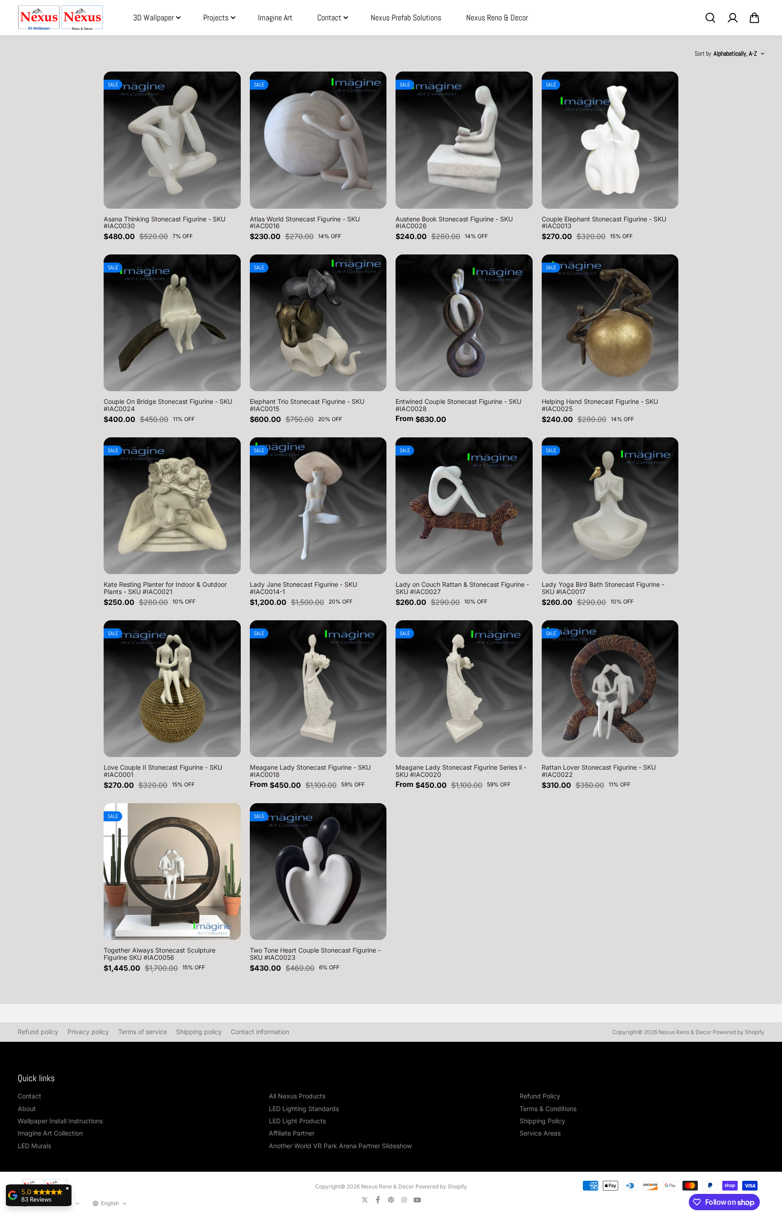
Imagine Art (275, 17)
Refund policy (38, 1031)
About (27, 1108)
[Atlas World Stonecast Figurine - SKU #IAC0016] (318, 140)
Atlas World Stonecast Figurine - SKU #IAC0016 (305, 222)
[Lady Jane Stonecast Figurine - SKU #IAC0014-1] (318, 506)
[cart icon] (754, 18)
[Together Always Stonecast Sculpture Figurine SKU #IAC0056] (172, 871)
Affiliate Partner (292, 1133)
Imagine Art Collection (50, 1133)
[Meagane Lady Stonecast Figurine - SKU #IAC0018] (318, 688)
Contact (329, 17)
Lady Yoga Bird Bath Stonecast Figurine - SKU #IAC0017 (603, 587)
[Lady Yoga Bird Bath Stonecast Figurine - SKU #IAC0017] (610, 506)
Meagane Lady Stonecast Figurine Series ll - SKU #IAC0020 (461, 770)
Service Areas (540, 1133)
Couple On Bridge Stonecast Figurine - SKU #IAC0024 (168, 405)
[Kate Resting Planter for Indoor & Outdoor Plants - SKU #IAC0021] (172, 506)
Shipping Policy (542, 1120)
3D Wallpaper (153, 17)
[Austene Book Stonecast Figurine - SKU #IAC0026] (464, 140)
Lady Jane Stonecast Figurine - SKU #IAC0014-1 (303, 587)
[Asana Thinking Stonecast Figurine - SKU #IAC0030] (172, 140)
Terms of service (142, 1031)
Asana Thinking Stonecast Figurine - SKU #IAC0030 (164, 222)
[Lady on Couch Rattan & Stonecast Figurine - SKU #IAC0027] (464, 506)
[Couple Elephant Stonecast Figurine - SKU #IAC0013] (610, 140)
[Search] (710, 18)
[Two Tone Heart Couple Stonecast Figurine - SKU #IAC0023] (318, 871)
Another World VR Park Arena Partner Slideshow (340, 1145)
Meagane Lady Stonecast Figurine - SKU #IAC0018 (310, 770)
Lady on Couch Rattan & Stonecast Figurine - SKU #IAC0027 (462, 587)
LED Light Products (297, 1120)
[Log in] (732, 18)
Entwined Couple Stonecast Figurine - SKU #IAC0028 (458, 405)
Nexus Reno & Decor (497, 17)
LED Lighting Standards (304, 1108)
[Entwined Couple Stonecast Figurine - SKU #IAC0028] (464, 323)
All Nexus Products (297, 1095)
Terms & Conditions (548, 1108)
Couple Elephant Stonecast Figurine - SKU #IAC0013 (604, 222)
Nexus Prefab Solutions (406, 17)
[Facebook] (377, 1199)
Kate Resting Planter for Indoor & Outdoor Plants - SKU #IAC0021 (165, 587)
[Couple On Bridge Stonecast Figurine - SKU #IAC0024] (172, 323)
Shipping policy (199, 1031)
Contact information (260, 1031)
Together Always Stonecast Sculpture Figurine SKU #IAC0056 (159, 953)
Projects (216, 17)
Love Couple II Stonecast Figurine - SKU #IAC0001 (163, 770)
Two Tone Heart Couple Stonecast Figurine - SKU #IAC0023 (315, 953)
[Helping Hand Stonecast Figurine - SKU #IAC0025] (610, 323)
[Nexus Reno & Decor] (61, 18)
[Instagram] (404, 1199)
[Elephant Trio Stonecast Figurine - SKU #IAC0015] (318, 323)
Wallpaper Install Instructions (60, 1120)
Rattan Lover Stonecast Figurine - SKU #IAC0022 (599, 770)
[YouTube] (417, 1199)
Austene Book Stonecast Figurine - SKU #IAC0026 (454, 222)
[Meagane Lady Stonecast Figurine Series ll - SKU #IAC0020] (464, 688)
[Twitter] (364, 1199)
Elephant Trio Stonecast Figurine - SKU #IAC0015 (307, 405)
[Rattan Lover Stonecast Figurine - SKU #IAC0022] (610, 688)
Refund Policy (540, 1095)
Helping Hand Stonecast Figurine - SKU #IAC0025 (600, 405)
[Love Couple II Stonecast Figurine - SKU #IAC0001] (172, 688)
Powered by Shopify (738, 1032)
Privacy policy (88, 1031)
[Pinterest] (391, 1199)
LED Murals (34, 1145)
